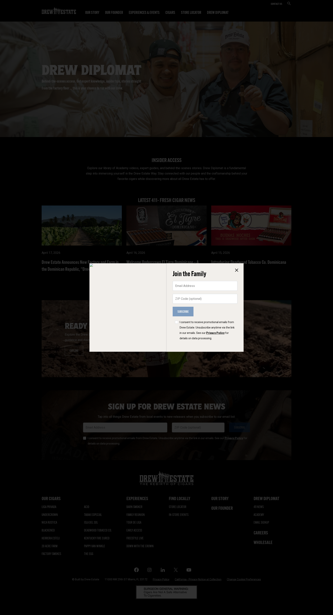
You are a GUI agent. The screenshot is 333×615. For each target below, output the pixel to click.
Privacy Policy (215, 332)
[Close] (236, 270)
